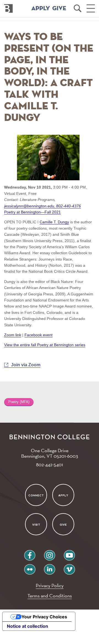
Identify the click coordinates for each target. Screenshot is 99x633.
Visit (36, 524)
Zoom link (12, 335)
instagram (49, 553)
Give (63, 524)
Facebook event (38, 335)
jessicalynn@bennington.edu (29, 206)
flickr (30, 567)
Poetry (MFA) (18, 402)
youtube (69, 553)
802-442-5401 (49, 464)
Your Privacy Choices (44, 616)
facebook (30, 553)
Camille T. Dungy (54, 222)
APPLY (40, 9)
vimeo (69, 567)
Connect (36, 495)
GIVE (59, 9)
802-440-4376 (68, 206)
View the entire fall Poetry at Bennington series (44, 345)
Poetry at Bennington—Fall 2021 (32, 212)
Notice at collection (27, 626)
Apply (63, 495)
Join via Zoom (25, 364)
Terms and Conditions (50, 595)
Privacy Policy (50, 585)
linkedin (49, 567)
